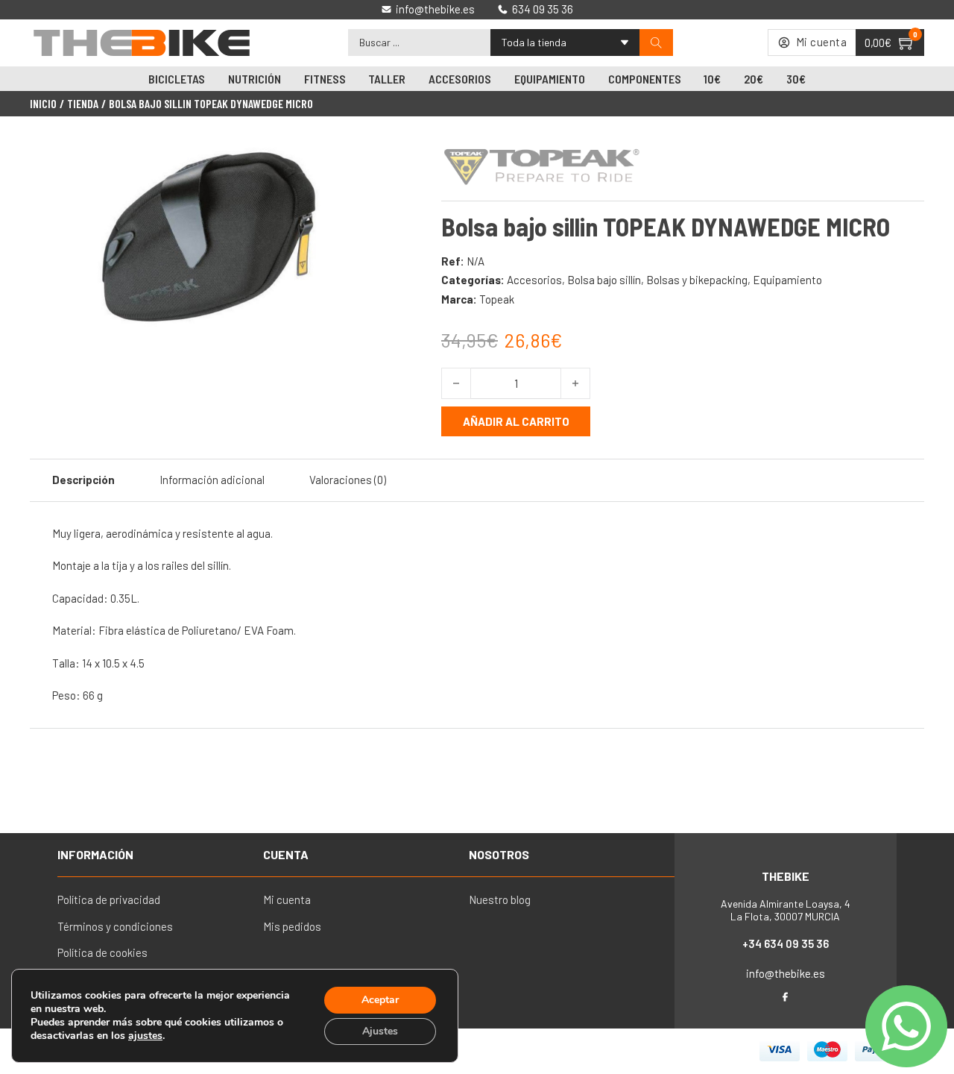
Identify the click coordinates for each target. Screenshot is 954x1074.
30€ (796, 79)
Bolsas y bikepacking (697, 279)
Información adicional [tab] (212, 479)
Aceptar (380, 1000)
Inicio (43, 103)
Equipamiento (549, 79)
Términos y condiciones (115, 926)
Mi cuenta (287, 899)
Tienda (82, 103)
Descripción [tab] (83, 479)
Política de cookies (102, 952)
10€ (712, 79)
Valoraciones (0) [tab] (347, 479)
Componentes (644, 79)
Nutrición (254, 79)
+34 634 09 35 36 (785, 943)
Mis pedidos (292, 926)
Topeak (496, 299)
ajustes (145, 1036)
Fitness (325, 79)
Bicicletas (176, 79)
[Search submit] (656, 43)
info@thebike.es (785, 973)
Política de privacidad (108, 899)
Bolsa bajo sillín (604, 279)
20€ (753, 79)
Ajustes (380, 1031)
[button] (367, 159)
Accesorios (460, 79)
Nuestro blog (500, 899)
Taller (386, 79)
